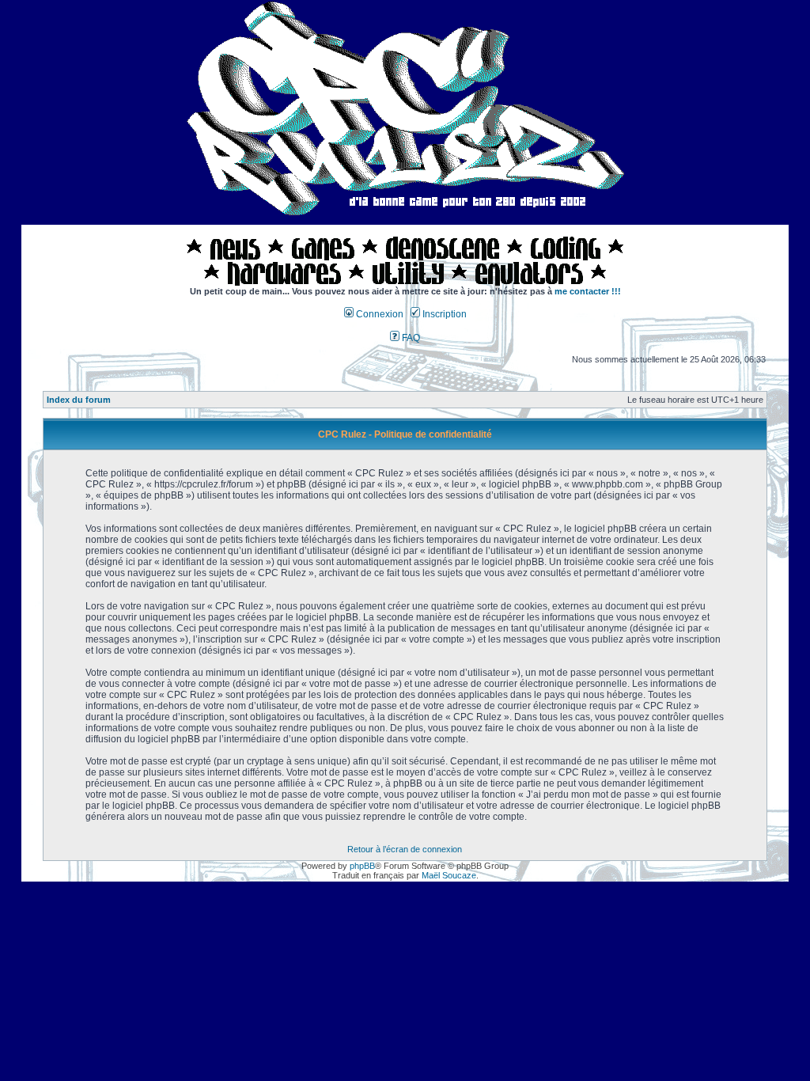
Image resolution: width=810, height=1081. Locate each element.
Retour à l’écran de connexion (404, 849)
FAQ (409, 337)
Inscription (443, 314)
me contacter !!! (588, 291)
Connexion (378, 314)
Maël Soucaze (449, 875)
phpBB (362, 865)
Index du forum (79, 399)
